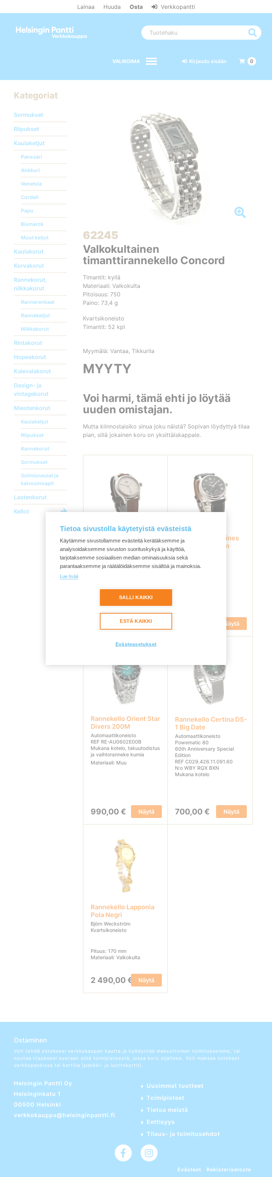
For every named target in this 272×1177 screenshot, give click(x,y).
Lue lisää (69, 576)
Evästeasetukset (136, 644)
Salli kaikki (136, 597)
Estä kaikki (136, 621)
